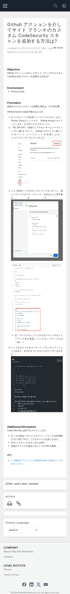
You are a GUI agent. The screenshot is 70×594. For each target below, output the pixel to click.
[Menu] (5, 6)
